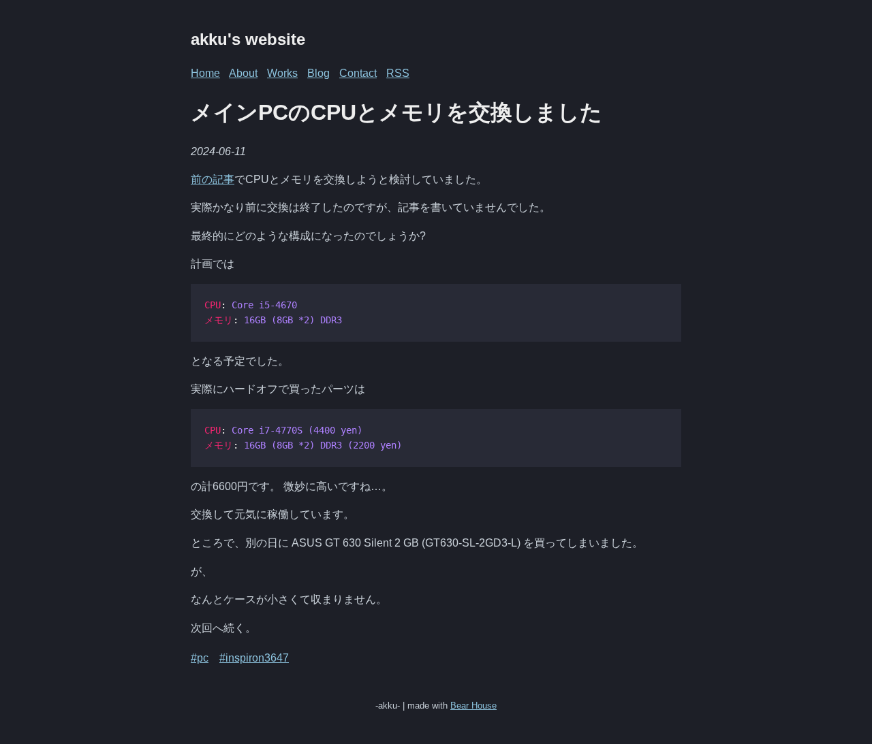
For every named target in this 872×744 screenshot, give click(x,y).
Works (282, 73)
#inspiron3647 (254, 658)
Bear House (473, 705)
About (243, 73)
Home (205, 73)
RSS (397, 73)
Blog (318, 73)
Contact (358, 73)
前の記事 (212, 179)
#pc (199, 658)
